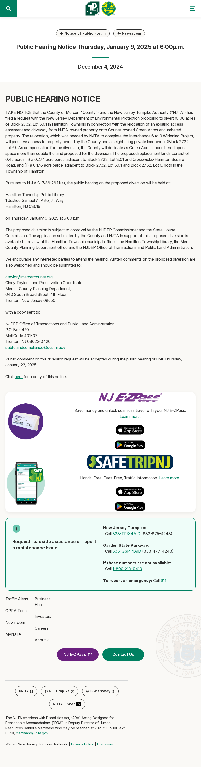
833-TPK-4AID (126, 533)
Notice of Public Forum (85, 33)
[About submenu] (48, 640)
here (19, 376)
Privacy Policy (82, 744)
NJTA (24, 691)
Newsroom (131, 33)
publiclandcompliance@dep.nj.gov (35, 347)
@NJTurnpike (57, 691)
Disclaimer (105, 744)
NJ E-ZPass (74, 654)
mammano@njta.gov (32, 733)
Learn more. (130, 416)
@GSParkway (98, 691)
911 (163, 580)
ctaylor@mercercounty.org (29, 276)
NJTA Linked (66, 704)
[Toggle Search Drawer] (8, 8)
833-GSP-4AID (127, 551)
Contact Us (123, 654)
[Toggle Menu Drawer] (192, 8)
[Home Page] (100, 10)
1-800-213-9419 (127, 568)
